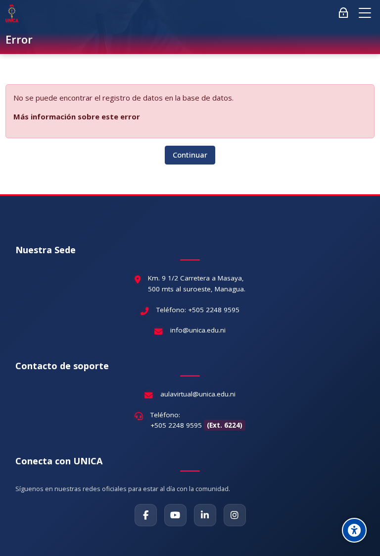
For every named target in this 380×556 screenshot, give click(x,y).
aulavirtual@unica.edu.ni (198, 393)
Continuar (190, 155)
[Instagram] (235, 515)
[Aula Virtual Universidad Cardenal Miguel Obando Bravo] (11, 13)
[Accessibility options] (354, 530)
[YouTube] (175, 515)
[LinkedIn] (205, 515)
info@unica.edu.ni (198, 330)
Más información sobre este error (76, 116)
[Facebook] (146, 515)
